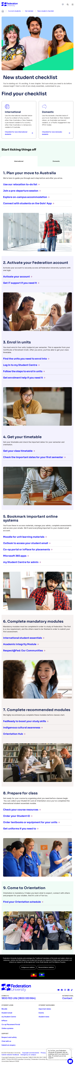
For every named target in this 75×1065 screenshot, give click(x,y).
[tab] (19, 161)
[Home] (10, 4)
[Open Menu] (72, 4)
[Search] (68, 4)
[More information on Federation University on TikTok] (71, 990)
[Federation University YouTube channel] (58, 990)
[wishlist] (63, 4)
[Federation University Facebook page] (61, 990)
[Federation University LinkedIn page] (68, 990)
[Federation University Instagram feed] (65, 990)
